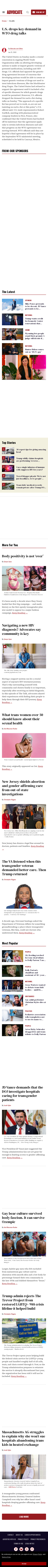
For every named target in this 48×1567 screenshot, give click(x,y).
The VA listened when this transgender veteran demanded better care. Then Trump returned (24, 867)
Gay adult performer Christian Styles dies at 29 (35, 1002)
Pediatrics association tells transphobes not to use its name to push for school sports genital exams (35, 1019)
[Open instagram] (32, 1549)
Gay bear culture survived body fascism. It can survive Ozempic (23, 1217)
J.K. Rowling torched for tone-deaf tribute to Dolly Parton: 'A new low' (35, 959)
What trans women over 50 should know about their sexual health (22, 718)
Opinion (28, 300)
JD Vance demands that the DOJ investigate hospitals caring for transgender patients (22, 1093)
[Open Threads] (27, 1549)
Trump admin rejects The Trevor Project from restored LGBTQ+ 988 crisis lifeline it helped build (23, 1302)
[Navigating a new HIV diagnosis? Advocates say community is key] (24, 656)
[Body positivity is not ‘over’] (24, 578)
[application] (24, 367)
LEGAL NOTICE (29, 1543)
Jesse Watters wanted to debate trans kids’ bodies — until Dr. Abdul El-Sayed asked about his (35, 990)
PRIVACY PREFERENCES (38, 1539)
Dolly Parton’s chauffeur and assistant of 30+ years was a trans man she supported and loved (35, 975)
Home (4, 21)
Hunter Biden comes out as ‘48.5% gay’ (34, 350)
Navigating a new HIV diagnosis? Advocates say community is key (21, 629)
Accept (24, 1563)
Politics (28, 1011)
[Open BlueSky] (21, 1549)
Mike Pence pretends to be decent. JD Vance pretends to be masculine (35, 307)
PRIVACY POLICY (23, 1539)
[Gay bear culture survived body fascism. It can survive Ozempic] (24, 1244)
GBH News (12, 1487)
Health (12, 21)
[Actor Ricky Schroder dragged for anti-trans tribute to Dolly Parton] (12, 1030)
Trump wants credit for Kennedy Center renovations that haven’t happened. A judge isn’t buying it (34, 323)
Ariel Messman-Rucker (10, 729)
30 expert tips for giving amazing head (31, 450)
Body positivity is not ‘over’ (22, 556)
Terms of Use (6, 1557)
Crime (27, 330)
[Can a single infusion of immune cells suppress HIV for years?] (8, 468)
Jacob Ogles (7, 1105)
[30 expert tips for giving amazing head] (8, 450)
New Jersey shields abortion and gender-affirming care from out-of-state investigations (23, 787)
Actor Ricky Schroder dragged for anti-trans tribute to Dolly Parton (35, 1032)
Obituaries (29, 996)
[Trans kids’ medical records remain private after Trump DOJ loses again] (8, 486)
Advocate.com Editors (16, 48)
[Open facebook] (16, 1549)
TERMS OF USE (18, 1543)
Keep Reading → (20, 613)
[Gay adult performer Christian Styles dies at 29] (12, 1000)
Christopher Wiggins (10, 799)
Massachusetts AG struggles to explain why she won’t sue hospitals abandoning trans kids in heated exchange (23, 1438)
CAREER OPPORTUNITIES (32, 1535)
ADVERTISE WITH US (9, 1539)
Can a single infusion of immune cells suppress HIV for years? (30, 468)
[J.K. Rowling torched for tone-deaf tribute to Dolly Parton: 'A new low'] (12, 956)
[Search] (27, 12)
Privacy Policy (37, 1554)
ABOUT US (19, 1535)
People (28, 952)
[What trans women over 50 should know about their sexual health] (24, 745)
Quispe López (8, 561)
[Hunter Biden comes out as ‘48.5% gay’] (12, 349)
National (28, 315)
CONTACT (11, 1535)
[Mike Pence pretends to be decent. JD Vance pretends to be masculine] (12, 304)
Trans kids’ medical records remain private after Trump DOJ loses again (30, 487)
